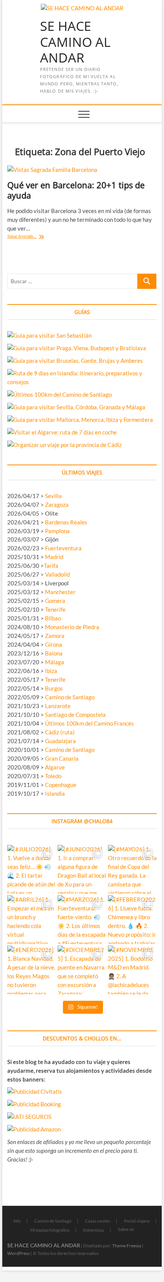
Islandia (55, 793)
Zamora (54, 635)
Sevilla (53, 495)
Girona (53, 644)
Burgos (54, 688)
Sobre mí (126, 1229)
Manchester (60, 591)
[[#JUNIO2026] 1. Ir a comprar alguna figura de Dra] (82, 869)
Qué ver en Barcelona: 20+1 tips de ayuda (76, 190)
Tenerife (55, 609)
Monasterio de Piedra (72, 626)
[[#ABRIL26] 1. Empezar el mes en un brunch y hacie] (31, 919)
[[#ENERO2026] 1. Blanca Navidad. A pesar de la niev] (31, 969)
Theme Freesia (126, 1245)
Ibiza (51, 670)
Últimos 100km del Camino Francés (89, 723)
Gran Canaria (62, 758)
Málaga (54, 662)
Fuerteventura (63, 548)
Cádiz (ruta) (60, 732)
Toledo (53, 775)
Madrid (54, 556)
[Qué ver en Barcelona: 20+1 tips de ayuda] (82, 169)
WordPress (18, 1253)
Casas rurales (97, 1220)
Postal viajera (137, 1220)
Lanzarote (58, 705)
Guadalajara (60, 740)
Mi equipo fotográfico (49, 1230)
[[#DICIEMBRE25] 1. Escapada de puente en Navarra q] (82, 969)
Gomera (55, 600)
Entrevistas (93, 1230)
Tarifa (51, 565)
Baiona (54, 653)
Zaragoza (57, 504)
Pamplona (57, 530)
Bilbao (53, 618)
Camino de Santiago (70, 697)
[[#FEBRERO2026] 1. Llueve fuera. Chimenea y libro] (132, 919)
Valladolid (57, 574)
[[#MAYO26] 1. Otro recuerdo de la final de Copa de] (132, 869)
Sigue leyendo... (31, 237)
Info (17, 1220)
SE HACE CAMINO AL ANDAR (75, 42)
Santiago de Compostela (75, 714)
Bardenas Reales (66, 522)
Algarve (55, 767)
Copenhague (60, 784)
